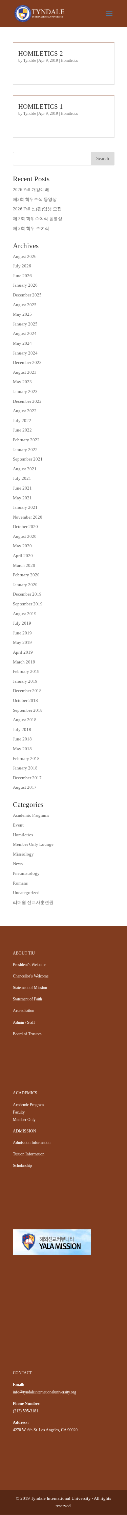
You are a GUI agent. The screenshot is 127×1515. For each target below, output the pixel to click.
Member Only (24, 1119)
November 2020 (27, 517)
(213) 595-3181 (25, 1411)
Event (18, 825)
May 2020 (22, 545)
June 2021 (22, 488)
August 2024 (25, 333)
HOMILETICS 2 (40, 53)
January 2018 (25, 767)
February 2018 (26, 758)
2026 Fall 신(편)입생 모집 (37, 208)
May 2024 (22, 343)
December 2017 (27, 777)
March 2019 (24, 661)
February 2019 (26, 671)
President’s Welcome (29, 964)
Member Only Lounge (33, 844)
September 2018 (28, 710)
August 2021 (25, 468)
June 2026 (22, 275)
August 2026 (25, 256)
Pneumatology (26, 873)
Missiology (23, 854)
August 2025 (25, 304)
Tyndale (29, 60)
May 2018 (22, 748)
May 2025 (22, 314)
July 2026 (22, 265)
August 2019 (25, 613)
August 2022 (25, 410)
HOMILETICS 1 (40, 106)
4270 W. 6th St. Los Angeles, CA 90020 (45, 1430)
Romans (20, 883)
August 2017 (25, 787)
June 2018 (22, 738)
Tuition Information (28, 1154)
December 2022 (27, 401)
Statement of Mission (30, 987)
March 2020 (24, 565)
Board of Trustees (27, 1033)
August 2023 (25, 372)
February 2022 (26, 439)
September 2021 (28, 459)
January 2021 (25, 507)
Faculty (19, 1112)
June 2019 (22, 632)
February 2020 (26, 574)
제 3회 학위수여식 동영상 (37, 218)
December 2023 (27, 362)
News (18, 863)
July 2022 (22, 420)
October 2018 (25, 700)
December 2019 (27, 594)
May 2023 (22, 381)
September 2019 (28, 603)
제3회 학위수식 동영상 (35, 199)
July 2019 (22, 623)
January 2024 (25, 353)
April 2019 (23, 652)
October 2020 (25, 526)
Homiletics (69, 60)
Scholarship (22, 1165)
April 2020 (23, 555)
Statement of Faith (27, 999)
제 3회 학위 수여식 (31, 228)
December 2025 (27, 294)
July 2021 (22, 478)
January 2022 (25, 449)
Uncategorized (26, 892)
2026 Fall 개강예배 (31, 189)
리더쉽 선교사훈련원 (33, 902)
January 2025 (25, 323)
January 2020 (25, 584)
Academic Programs (31, 815)
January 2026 (25, 285)
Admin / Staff (24, 1022)
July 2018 (22, 729)
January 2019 (25, 681)
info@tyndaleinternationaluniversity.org (44, 1392)
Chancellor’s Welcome (30, 976)
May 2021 (22, 497)
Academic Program (28, 1104)
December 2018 (27, 690)
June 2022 (22, 430)
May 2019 (22, 642)
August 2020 (25, 536)
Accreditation (23, 1010)
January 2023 (25, 391)
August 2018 (25, 719)
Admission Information (31, 1142)
